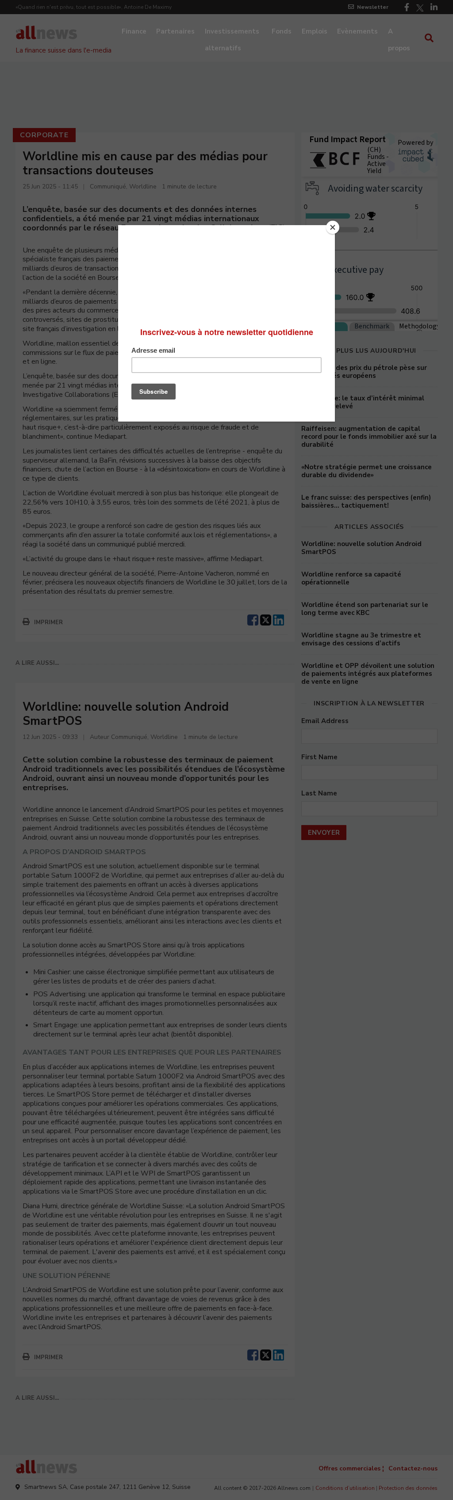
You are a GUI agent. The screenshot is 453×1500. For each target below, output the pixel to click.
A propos (399, 32)
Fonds (282, 31)
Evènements (357, 31)
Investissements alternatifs (232, 32)
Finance (134, 31)
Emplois (314, 31)
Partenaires (175, 31)
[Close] (332, 227)
